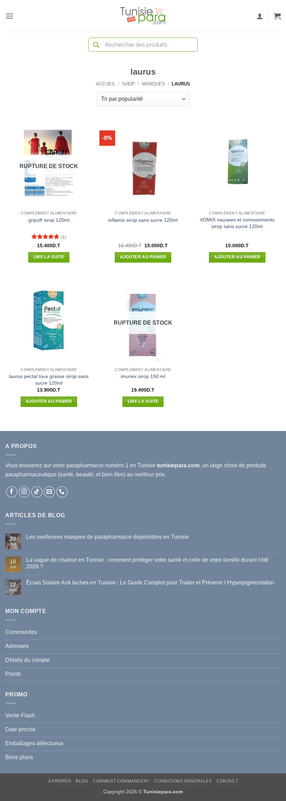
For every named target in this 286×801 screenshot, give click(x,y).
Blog (82, 781)
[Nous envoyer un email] (49, 492)
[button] (9, 15)
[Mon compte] (259, 16)
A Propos (59, 781)
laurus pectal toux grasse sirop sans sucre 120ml (49, 379)
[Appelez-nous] (62, 492)
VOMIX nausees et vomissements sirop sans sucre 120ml (237, 223)
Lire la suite (49, 257)
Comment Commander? (121, 781)
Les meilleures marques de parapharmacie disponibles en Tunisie (107, 537)
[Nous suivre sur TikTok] (37, 492)
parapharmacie (85, 465)
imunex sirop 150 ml (143, 376)
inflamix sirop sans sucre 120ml (143, 220)
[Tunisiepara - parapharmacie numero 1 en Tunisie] (143, 16)
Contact (227, 781)
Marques (153, 83)
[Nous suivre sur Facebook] (11, 492)
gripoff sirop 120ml (48, 220)
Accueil (105, 83)
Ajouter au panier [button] (143, 257)
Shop (128, 83)
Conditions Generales (183, 781)
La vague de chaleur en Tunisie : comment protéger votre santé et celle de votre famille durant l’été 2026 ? (147, 563)
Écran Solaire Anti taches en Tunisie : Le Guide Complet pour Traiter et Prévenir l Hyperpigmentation (150, 582)
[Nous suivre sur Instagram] (24, 492)
